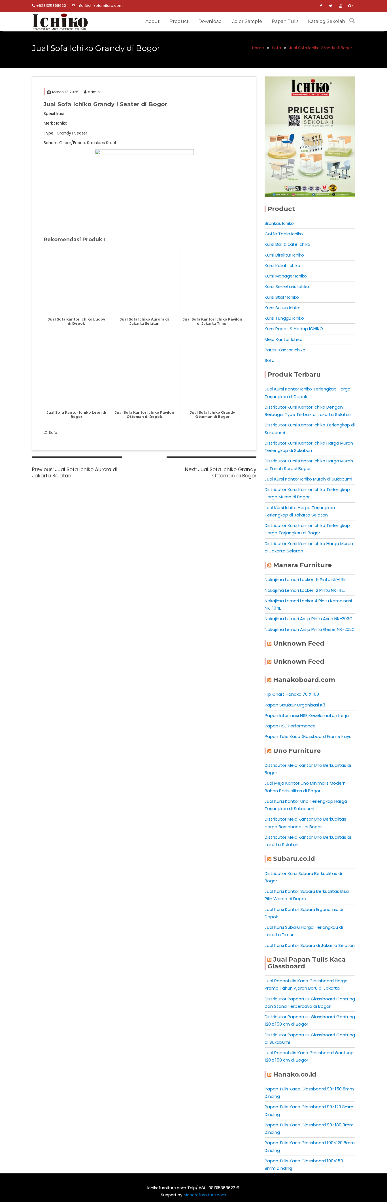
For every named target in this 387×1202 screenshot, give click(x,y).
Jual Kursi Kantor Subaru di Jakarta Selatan (310, 945)
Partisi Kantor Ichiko (285, 350)
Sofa (53, 432)
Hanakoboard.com (304, 680)
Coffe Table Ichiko (284, 234)
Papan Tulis (285, 21)
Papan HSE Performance (290, 726)
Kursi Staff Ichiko (282, 297)
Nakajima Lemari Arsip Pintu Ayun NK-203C (309, 619)
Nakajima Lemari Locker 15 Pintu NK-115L (305, 579)
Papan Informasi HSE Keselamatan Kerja (307, 715)
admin (94, 92)
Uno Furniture (297, 751)
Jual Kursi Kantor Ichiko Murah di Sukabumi (308, 479)
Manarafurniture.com (205, 1195)
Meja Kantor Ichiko (284, 339)
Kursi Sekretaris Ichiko (287, 286)
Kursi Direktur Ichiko (284, 255)
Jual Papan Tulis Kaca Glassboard (306, 963)
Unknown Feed (298, 643)
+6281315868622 (51, 5)
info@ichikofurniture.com (100, 5)
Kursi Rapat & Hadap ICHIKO (294, 329)
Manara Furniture (302, 565)
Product (179, 21)
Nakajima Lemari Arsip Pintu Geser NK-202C (310, 629)
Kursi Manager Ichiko (286, 276)
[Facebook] (320, 5)
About (152, 21)
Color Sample (246, 21)
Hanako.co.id (294, 1074)
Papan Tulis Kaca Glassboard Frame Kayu (308, 736)
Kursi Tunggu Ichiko (284, 318)
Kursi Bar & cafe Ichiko (287, 244)
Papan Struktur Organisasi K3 (295, 705)
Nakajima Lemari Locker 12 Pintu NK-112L (305, 590)
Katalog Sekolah (326, 21)
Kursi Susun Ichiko (283, 308)
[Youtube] (340, 5)
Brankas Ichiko (279, 223)
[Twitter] (330, 5)
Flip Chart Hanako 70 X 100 (292, 694)
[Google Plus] (350, 5)
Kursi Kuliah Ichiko (282, 265)
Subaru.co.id (294, 858)
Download (210, 21)
